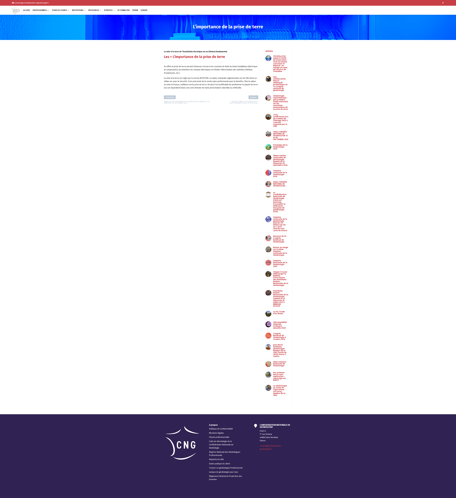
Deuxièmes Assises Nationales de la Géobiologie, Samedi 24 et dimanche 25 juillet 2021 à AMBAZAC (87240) (280, 298)
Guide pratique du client (219, 464)
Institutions (77, 10)
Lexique (144, 10)
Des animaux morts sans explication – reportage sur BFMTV (279, 376)
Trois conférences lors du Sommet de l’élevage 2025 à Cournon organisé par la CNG (280, 120)
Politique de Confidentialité (221, 429)
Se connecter (123, 10)
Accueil (26, 10)
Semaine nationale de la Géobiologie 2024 (280, 174)
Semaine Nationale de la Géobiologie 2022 (280, 263)
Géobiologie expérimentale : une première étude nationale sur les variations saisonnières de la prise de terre (280, 102)
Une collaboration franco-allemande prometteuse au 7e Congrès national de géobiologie (280, 83)
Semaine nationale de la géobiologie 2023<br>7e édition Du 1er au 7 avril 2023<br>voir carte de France (280, 224)
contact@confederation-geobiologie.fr (31, 3)
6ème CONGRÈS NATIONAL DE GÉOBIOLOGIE (280, 184)
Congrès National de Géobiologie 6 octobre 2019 (279, 336)
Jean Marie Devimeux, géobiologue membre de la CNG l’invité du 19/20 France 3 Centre (279, 350)
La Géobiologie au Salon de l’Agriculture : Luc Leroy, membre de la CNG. (280, 390)
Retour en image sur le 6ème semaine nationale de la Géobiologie (280, 251)
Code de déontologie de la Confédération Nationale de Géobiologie (221, 444)
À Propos (108, 10)
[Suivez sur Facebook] (443, 3)
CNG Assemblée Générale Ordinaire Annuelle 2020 (280, 325)
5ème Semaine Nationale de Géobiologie (279, 364)
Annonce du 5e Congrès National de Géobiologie (279, 239)
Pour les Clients (59, 10)
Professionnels (40, 10)
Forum (135, 10)
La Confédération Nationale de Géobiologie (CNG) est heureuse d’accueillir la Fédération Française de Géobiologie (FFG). (279, 202)
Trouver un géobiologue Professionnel (225, 468)
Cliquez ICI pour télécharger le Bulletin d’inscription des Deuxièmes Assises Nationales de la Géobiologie (280, 278)
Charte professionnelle (219, 437)
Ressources (93, 10)
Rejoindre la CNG (216, 459)
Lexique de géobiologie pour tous (223, 472)
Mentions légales (216, 433)
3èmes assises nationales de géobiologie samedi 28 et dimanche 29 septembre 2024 (280, 160)
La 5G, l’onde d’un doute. (279, 313)
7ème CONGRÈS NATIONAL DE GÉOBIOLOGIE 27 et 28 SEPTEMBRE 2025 (280, 136)
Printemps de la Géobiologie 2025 (280, 147)
